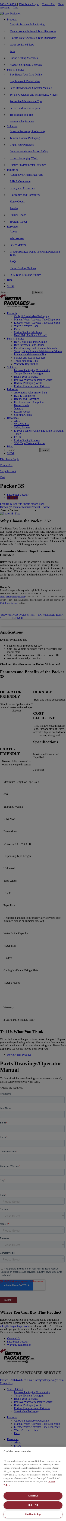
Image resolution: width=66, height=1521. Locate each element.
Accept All (33, 1495)
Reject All (33, 1505)
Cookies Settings (33, 1514)
